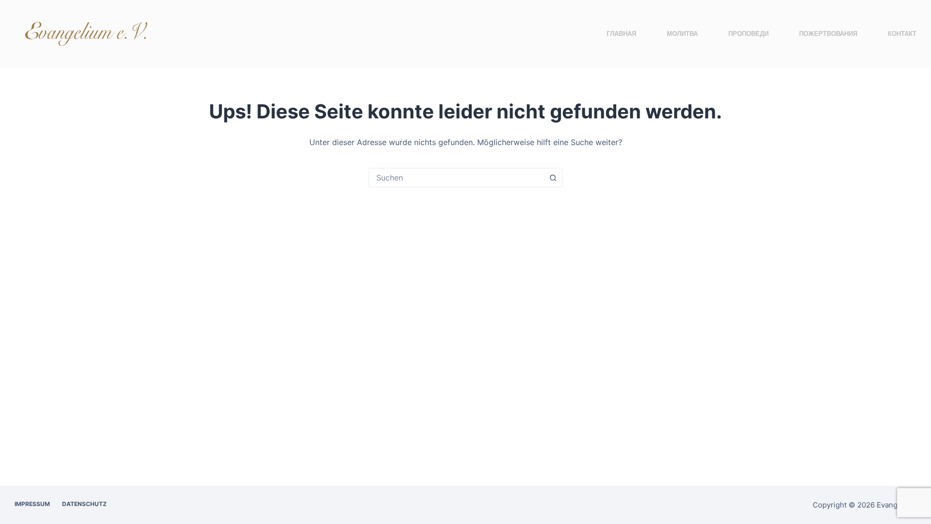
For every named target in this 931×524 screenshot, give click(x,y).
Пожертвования (828, 33)
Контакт (902, 33)
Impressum (32, 504)
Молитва (682, 33)
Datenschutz (84, 504)
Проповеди (748, 33)
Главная (621, 33)
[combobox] (456, 177)
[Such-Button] (553, 177)
